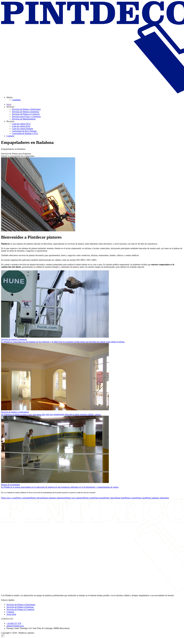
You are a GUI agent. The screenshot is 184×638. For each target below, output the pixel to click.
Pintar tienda (99, 498)
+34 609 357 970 (13, 623)
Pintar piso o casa (8, 498)
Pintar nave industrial (75, 498)
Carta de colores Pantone (22, 128)
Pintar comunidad (23, 498)
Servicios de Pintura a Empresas (25, 111)
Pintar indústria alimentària (157, 498)
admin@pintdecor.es (15, 626)
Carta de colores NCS (21, 124)
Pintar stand (141, 498)
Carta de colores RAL (21, 126)
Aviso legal (11, 614)
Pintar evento (130, 498)
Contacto (10, 136)
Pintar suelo (89, 498)
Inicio (8, 104)
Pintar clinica (109, 498)
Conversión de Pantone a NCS (25, 133)
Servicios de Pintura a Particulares (26, 109)
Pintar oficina (36, 498)
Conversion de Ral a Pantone (24, 131)
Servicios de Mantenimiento (24, 119)
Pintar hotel (120, 498)
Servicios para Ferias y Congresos (26, 116)
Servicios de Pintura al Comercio (26, 114)
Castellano (16, 100)
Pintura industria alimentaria (54, 498)
